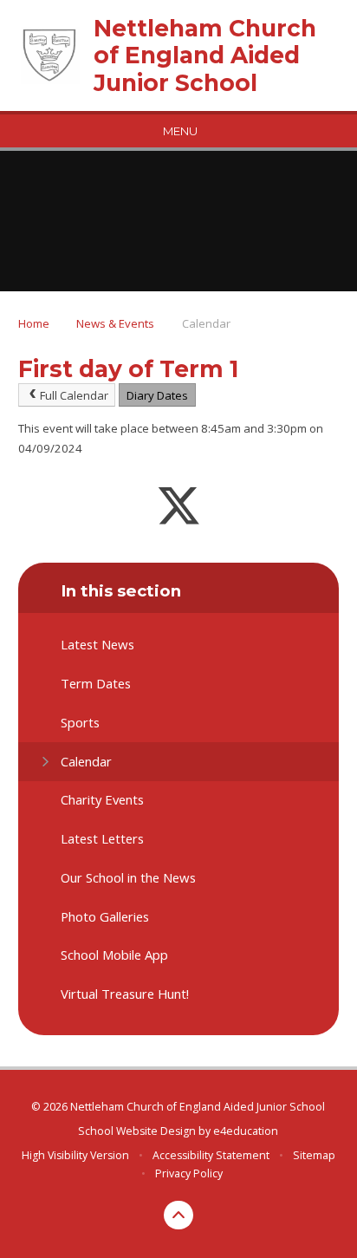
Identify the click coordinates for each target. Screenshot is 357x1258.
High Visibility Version (75, 1155)
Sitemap (314, 1155)
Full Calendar (74, 395)
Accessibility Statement (211, 1155)
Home (33, 323)
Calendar (206, 323)
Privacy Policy (189, 1173)
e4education (245, 1131)
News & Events (115, 323)
